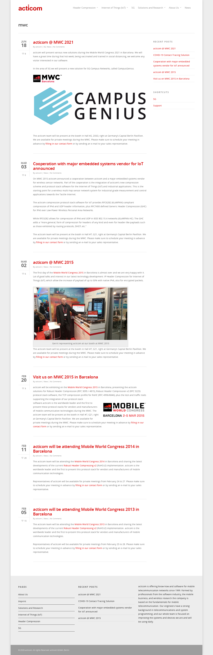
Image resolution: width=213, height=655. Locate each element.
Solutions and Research (150, 7)
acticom (39, 47)
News (188, 7)
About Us (174, 7)
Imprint (22, 601)
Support (157, 105)
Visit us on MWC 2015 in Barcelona (65, 377)
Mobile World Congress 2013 (89, 524)
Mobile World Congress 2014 (89, 461)
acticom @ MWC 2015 (53, 262)
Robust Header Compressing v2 (80, 465)
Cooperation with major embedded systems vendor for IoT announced (88, 166)
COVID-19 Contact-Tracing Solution (171, 55)
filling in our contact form (59, 143)
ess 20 (77, 272)
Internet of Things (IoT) (114, 7)
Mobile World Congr (63, 272)
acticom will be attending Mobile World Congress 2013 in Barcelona (86, 511)
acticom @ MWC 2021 (53, 42)
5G (133, 7)
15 (82, 272)
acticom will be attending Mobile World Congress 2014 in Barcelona (86, 449)
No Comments (59, 47)
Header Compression (84, 7)
